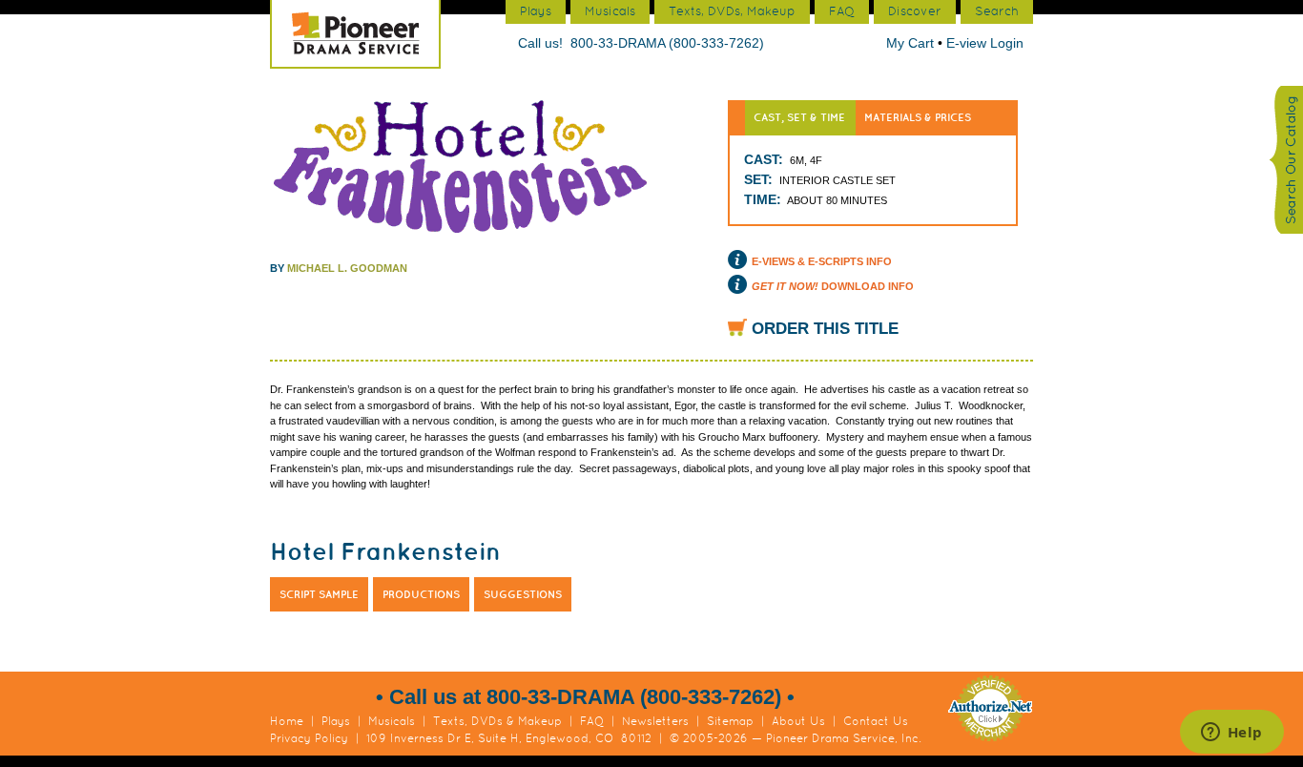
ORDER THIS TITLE (825, 329)
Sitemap (730, 721)
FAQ (592, 721)
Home (286, 721)
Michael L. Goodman (347, 268)
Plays (335, 721)
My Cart (912, 43)
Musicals (391, 721)
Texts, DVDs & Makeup (497, 721)
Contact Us (875, 721)
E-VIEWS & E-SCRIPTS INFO (822, 261)
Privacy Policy (309, 738)
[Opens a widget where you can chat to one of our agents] (1231, 733)
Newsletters (655, 721)
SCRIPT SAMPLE (319, 594)
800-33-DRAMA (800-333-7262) (667, 43)
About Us (798, 721)
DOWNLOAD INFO (833, 286)
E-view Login (985, 43)
